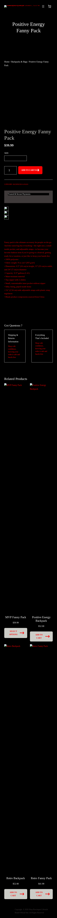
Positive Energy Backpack (41, 619)
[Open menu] (43, 6)
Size (6, 153)
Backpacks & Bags (19, 62)
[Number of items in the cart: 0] (49, 6)
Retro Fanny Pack (41, 878)
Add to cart (28, 170)
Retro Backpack (15, 878)
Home (6, 62)
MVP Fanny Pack (15, 617)
